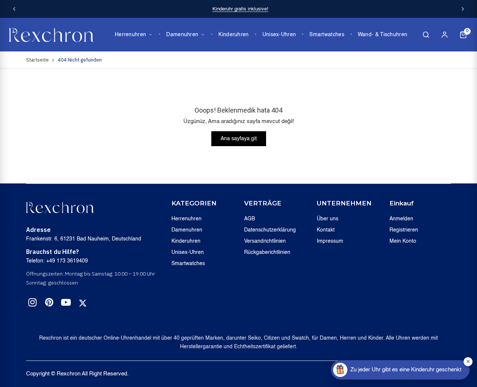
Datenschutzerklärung (270, 230)
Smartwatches (326, 34)
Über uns (327, 218)
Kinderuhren (233, 34)
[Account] (445, 35)
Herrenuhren (130, 34)
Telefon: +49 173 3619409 (57, 261)
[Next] (463, 9)
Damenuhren (182, 34)
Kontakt (326, 230)
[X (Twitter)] (82, 303)
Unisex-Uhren (279, 34)
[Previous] (14, 9)
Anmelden (401, 218)
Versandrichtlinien (265, 241)
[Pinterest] (49, 304)
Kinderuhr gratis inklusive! (240, 9)
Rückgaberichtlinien (267, 252)
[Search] (426, 35)
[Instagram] (32, 304)
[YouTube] (66, 304)
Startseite (37, 60)
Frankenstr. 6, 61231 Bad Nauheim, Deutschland (83, 239)
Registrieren (403, 230)
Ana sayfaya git (239, 138)
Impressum (330, 241)
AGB (249, 218)
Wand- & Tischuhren (382, 34)
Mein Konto (402, 241)
